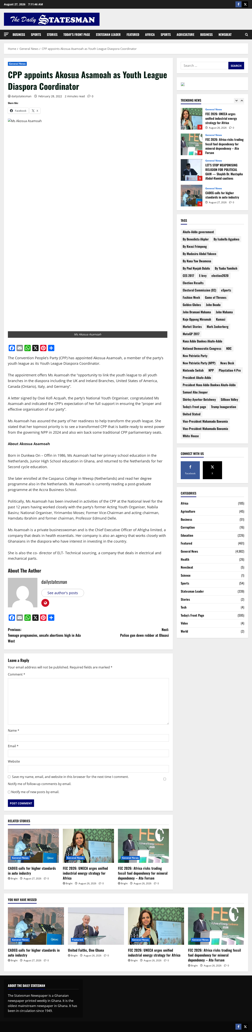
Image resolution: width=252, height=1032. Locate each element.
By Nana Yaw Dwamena (197, 261)
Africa (150, 34)
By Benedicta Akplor (196, 239)
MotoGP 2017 (191, 333)
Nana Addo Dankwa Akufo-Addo (202, 341)
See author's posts (62, 592)
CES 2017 (188, 275)
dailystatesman (21, 96)
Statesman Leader (108, 34)
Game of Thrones (215, 297)
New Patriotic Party (195, 355)
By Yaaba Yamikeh (226, 268)
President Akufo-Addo (197, 377)
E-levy (203, 275)
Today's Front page (194, 406)
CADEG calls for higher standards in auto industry (32, 871)
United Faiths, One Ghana (191, 198)
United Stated (191, 414)
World (184, 631)
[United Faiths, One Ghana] (96, 926)
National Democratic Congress (202, 348)
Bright (14, 878)
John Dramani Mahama (197, 312)
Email (13, 746)
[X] (245, 4)
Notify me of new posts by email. (35, 792)
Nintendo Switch (193, 370)
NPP (211, 370)
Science (186, 575)
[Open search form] (246, 34)
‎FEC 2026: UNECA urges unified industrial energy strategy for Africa (85, 873)
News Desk (227, 363)
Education (187, 535)
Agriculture (185, 34)
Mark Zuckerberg (217, 326)
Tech (183, 607)
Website (14, 761)
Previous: (44, 635)
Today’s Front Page (76, 34)
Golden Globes (192, 304)
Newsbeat (225, 34)
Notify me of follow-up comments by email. (39, 784)
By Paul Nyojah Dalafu (196, 268)
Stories (52, 34)
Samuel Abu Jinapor (195, 392)
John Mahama (224, 312)
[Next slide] (241, 100)
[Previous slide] (236, 100)
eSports (226, 290)
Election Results (193, 282)
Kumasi (220, 319)
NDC (229, 348)
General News (17, 63)
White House (191, 435)
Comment (16, 674)
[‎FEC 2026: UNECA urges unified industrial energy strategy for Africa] (88, 846)
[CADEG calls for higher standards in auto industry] (33, 846)
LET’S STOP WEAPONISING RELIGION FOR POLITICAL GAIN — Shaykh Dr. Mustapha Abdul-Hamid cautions (191, 147)
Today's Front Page (192, 615)
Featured (133, 34)
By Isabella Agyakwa (226, 239)
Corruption (188, 527)
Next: (144, 632)
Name (13, 730)
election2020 (220, 275)
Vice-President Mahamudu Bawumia (205, 428)
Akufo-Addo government (198, 231)
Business (19, 34)
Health (185, 559)
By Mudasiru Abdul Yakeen (199, 253)
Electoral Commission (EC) (199, 290)
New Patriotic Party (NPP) (199, 363)
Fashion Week (191, 297)
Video (184, 623)
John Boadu (213, 304)
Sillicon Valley (229, 399)
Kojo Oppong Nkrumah (197, 319)
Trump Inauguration (223, 406)
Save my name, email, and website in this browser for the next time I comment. (70, 777)
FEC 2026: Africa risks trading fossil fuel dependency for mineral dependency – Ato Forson (143, 873)
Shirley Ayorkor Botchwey (199, 399)
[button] (6, 34)
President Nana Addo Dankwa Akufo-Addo (209, 384)
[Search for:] (204, 65)
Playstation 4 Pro (230, 370)
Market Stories (192, 326)
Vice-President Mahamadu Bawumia (205, 421)
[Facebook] (238, 4)
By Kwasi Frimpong (195, 246)
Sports (36, 34)
